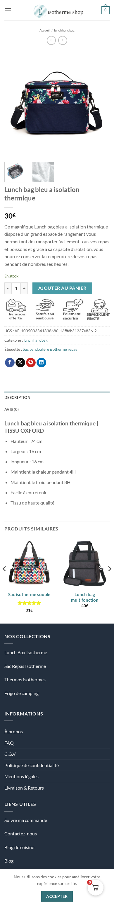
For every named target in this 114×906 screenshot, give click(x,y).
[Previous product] (62, 40)
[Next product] (51, 40)
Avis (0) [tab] (11, 409)
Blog (8, 860)
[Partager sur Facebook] (10, 363)
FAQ (9, 743)
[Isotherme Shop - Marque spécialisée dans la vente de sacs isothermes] (57, 10)
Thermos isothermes (25, 679)
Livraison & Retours (24, 787)
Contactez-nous (20, 833)
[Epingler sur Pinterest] (31, 363)
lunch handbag (64, 30)
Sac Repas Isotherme (25, 666)
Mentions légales (21, 776)
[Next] (100, 103)
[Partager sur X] (20, 363)
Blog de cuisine (19, 847)
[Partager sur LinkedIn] (41, 363)
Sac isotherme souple (29, 594)
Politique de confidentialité (31, 765)
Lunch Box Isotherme (25, 652)
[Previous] (13, 103)
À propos (13, 731)
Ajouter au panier (62, 288)
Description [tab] (17, 397)
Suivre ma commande (25, 820)
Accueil (44, 30)
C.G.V (10, 754)
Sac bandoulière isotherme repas (50, 349)
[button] (7, 10)
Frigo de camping (21, 693)
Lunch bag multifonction (85, 597)
